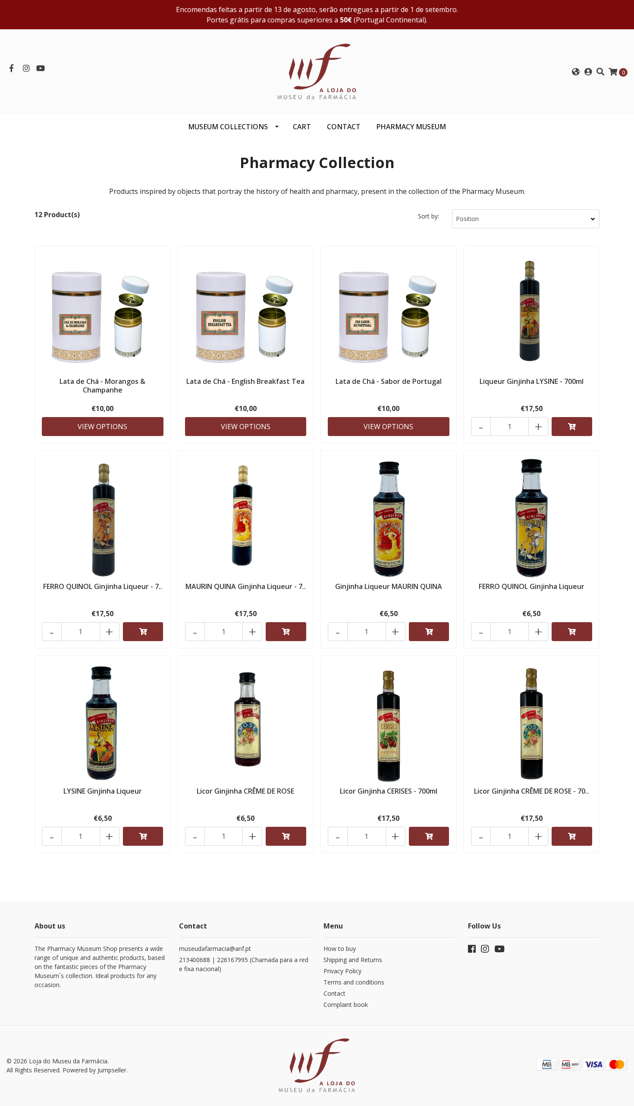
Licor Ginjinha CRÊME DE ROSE (245, 791)
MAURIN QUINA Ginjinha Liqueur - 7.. (245, 586)
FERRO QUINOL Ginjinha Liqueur (531, 586)
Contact (334, 993)
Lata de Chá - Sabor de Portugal (389, 381)
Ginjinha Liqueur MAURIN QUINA (388, 586)
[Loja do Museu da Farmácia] (317, 71)
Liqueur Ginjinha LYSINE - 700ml (532, 381)
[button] (575, 72)
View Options (102, 426)
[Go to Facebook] (11, 68)
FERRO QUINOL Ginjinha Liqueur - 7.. (102, 586)
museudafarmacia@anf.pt (215, 948)
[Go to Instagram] (26, 68)
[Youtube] (40, 68)
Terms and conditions (353, 982)
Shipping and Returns (352, 960)
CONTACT (344, 126)
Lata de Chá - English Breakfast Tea (245, 381)
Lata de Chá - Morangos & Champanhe (102, 385)
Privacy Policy (342, 971)
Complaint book (345, 1004)
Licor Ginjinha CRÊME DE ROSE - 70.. (531, 791)
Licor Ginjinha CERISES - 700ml (388, 791)
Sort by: (428, 216)
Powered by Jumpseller (94, 1070)
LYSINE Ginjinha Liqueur (102, 791)
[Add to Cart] (572, 426)
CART (302, 126)
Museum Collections (228, 126)
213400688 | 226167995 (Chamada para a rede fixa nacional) (243, 964)
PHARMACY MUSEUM (411, 126)
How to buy (339, 948)
